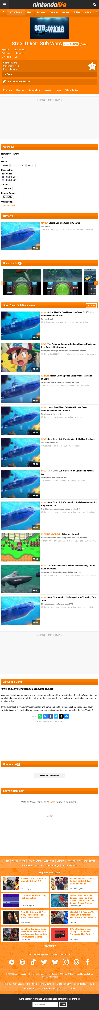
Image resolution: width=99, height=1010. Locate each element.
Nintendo (19, 53)
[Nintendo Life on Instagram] (66, 962)
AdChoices (75, 974)
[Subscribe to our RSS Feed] (11, 962)
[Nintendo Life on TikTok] (33, 962)
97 (36, 248)
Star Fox (85, 575)
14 (36, 432)
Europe (88, 541)
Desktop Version (69, 865)
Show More (49, 946)
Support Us (49, 861)
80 (36, 559)
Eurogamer (29, 988)
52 (36, 591)
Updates (78, 417)
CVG (66, 988)
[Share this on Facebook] (50, 716)
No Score (8, 74)
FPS (13, 165)
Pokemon (70, 354)
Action (5, 165)
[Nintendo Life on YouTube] (22, 962)
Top (7, 861)
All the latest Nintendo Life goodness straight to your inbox (49, 998)
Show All (91, 305)
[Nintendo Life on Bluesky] (55, 962)
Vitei (17, 57)
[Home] (3, 12)
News (58, 90)
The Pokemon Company (85, 354)
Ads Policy (27, 865)
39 (36, 337)
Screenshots (34, 90)
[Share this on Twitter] (56, 716)
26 (36, 464)
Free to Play (8, 197)
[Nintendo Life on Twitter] (44, 962)
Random (70, 386)
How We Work (34, 861)
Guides (48, 90)
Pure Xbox (32, 984)
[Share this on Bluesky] (45, 716)
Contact (60, 861)
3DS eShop (20, 49)
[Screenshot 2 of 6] (62, 282)
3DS (76, 322)
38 (36, 496)
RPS (73, 988)
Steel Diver (7, 188)
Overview (7, 90)
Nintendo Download (75, 541)
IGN (92, 984)
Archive (38, 865)
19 (36, 401)
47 (36, 369)
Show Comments (51, 775)
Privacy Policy (73, 861)
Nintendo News (80, 984)
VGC (39, 988)
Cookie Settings (52, 865)
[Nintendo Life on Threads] (76, 962)
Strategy (31, 165)
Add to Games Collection (18, 81)
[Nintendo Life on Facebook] (87, 962)
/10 (16, 66)
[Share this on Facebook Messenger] (66, 716)
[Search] (94, 4)
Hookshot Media (19, 974)
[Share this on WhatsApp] (40, 716)
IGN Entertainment (42, 974)
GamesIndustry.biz (53, 988)
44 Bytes (63, 974)
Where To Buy (71, 90)
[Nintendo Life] (49, 4)
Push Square (18, 984)
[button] (96, 283)
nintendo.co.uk (9, 205)
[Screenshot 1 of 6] (22, 282)
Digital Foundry (64, 984)
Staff (22, 861)
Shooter (21, 165)
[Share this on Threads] (61, 716)
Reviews (20, 90)
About (15, 861)
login (52, 801)
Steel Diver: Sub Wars (45, 44)
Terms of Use (88, 861)
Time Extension (47, 984)
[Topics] (4, 4)
